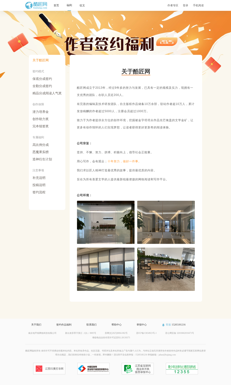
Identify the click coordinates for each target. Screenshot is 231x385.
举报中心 (142, 324)
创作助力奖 (40, 119)
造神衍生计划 (42, 159)
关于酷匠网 (40, 60)
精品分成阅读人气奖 (47, 93)
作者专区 (172, 5)
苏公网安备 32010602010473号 (179, 333)
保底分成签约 (42, 79)
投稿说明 (38, 185)
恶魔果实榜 (40, 152)
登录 (185, 5)
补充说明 (38, 178)
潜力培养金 (40, 112)
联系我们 (91, 324)
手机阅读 (198, 5)
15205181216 (176, 324)
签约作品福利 (63, 324)
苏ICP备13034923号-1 (146, 333)
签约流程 (38, 192)
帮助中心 (117, 324)
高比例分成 (40, 145)
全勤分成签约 (42, 86)
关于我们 (36, 324)
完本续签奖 (40, 126)
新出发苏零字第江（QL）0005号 (80, 333)
